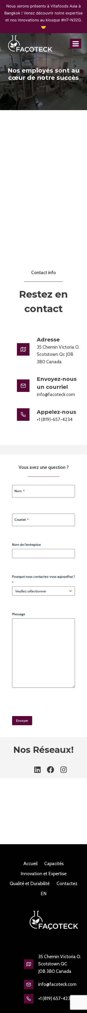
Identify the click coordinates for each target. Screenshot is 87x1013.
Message (18, 614)
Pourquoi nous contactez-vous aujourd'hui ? (43, 579)
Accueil (30, 863)
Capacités (54, 863)
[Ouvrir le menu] (75, 44)
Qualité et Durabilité (30, 883)
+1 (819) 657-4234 (55, 998)
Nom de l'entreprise (26, 544)
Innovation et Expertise (43, 873)
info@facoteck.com (57, 984)
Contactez (67, 883)
